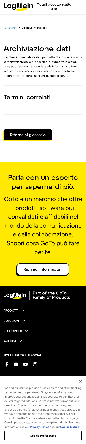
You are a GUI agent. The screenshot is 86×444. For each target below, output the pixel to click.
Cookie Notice (69, 427)
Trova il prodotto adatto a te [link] (54, 6)
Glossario (10, 28)
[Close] (81, 381)
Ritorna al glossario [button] (28, 134)
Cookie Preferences (43, 435)
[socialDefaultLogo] (6, 364)
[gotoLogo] (18, 7)
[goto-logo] (43, 295)
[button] (14, 310)
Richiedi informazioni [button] (43, 269)
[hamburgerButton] (78, 7)
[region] (43, 409)
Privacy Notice (39, 427)
